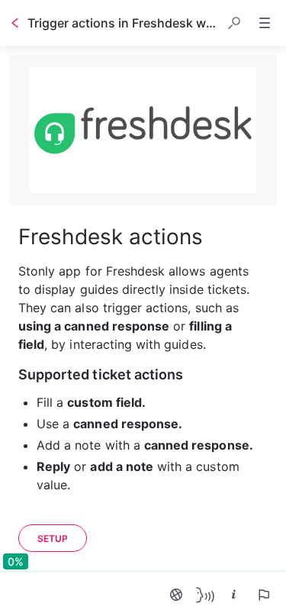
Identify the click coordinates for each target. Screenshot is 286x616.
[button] (234, 23)
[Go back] (15, 23)
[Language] (176, 594)
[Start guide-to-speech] (205, 594)
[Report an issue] (263, 594)
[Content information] (234, 594)
